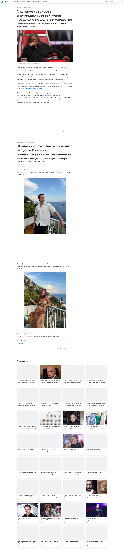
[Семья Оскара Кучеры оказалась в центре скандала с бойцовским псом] (27, 376)
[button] (45, 46)
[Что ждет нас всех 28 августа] (50, 536)
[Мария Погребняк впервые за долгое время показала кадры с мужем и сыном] (96, 536)
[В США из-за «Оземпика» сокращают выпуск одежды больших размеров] (96, 421)
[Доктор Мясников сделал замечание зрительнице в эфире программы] (73, 444)
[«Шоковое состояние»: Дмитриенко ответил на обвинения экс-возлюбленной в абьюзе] (27, 513)
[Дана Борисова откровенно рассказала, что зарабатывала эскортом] (27, 490)
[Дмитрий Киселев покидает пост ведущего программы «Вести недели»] (50, 376)
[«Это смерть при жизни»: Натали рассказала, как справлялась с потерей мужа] (73, 376)
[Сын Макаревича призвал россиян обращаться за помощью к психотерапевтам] (50, 444)
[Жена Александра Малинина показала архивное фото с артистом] (50, 467)
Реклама (12, 549)
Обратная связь (118, 549)
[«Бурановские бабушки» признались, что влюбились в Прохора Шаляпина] (73, 513)
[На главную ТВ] (4, 1)
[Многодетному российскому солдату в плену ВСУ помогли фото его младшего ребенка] (96, 376)
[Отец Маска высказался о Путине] (27, 467)
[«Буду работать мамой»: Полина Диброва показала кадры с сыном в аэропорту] (73, 490)
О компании (6, 549)
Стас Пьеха (27, 170)
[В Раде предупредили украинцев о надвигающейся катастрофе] (96, 399)
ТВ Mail (32, 142)
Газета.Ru (31, 7)
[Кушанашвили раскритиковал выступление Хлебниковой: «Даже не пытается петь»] (73, 399)
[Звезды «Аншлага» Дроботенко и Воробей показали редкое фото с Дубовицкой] (27, 536)
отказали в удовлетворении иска (34, 88)
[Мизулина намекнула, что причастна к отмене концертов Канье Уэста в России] (27, 399)
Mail (2, 549)
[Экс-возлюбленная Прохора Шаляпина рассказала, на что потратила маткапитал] (27, 444)
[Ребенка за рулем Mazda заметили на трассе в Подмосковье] (73, 536)
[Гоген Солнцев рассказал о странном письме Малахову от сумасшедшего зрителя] (50, 490)
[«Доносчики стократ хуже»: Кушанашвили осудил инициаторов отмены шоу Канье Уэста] (96, 467)
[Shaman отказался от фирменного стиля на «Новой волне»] (96, 513)
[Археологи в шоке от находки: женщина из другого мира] (73, 467)
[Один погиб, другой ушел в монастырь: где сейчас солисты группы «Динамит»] (96, 444)
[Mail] (2, 1)
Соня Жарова (24, 164)
